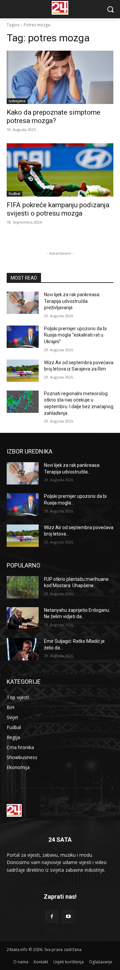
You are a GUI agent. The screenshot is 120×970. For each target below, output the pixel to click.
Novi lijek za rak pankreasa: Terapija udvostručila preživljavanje (72, 301)
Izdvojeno (17, 101)
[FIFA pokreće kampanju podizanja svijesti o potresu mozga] (60, 170)
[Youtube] (68, 916)
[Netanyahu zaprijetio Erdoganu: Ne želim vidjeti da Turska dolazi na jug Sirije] (23, 618)
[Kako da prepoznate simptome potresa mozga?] (60, 77)
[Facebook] (51, 916)
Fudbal (14, 193)
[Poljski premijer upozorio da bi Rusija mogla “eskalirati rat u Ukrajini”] (23, 337)
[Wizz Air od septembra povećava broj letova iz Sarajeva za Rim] (23, 371)
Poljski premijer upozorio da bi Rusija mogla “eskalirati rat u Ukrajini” (75, 335)
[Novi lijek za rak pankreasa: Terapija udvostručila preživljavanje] (23, 303)
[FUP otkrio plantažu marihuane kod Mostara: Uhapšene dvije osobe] (23, 587)
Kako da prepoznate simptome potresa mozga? (53, 116)
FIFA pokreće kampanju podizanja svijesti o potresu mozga (58, 209)
